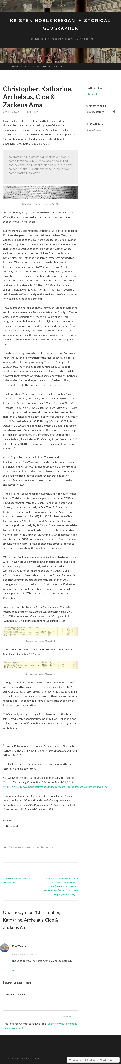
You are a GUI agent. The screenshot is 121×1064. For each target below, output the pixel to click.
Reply (15, 970)
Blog (27, 66)
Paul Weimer (20, 946)
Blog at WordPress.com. (24, 1058)
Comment (67, 1016)
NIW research (47, 846)
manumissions (31, 846)
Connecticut (15, 846)
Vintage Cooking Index (50, 66)
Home (15, 66)
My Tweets (92, 93)
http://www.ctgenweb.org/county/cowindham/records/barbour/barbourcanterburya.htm (55, 786)
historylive (30, 112)
